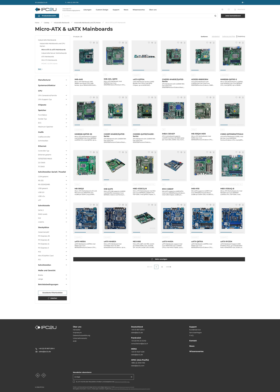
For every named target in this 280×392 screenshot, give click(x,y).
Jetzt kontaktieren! (233, 16)
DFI (164, 75)
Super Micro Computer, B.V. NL (144, 184)
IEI (76, 75)
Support (116, 10)
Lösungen (87, 10)
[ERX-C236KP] (173, 167)
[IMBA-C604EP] (173, 112)
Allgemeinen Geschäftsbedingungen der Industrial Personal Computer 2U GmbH (130, 388)
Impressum (77, 333)
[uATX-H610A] (86, 219)
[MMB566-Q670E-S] (232, 57)
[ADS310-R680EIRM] (203, 57)
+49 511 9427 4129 (137, 352)
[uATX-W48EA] (115, 219)
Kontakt (193, 341)
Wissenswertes (139, 10)
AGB (74, 341)
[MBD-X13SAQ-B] (232, 167)
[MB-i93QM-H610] (203, 112)
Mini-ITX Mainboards (49, 60)
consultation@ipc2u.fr (139, 344)
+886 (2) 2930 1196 (138, 363)
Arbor (194, 129)
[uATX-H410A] (173, 219)
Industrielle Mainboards (47, 40)
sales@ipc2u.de (137, 333)
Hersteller (76, 330)
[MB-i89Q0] (86, 167)
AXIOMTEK (224, 75)
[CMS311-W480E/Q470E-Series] (115, 112)
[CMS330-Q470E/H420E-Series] (144, 112)
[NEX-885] (144, 219)
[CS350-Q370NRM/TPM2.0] (232, 112)
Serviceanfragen (195, 333)
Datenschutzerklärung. (122, 381)
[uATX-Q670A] (203, 219)
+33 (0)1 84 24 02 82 (138, 341)
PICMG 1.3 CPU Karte (49, 64)
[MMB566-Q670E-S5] (86, 112)
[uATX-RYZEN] (232, 219)
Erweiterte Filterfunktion (53, 293)
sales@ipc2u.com (137, 366)
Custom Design (102, 10)
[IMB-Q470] (115, 167)
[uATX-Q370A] (144, 57)
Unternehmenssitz (80, 338)
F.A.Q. (191, 335)
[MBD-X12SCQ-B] (144, 167)
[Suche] (215, 16)
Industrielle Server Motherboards (54, 53)
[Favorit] (90, 43)
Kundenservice (195, 330)
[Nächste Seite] (168, 266)
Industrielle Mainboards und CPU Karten (52, 44)
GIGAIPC (136, 75)
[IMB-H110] (203, 167)
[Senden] (131, 377)
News (126, 10)
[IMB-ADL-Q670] (115, 57)
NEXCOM (137, 237)
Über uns (153, 10)
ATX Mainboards (47, 57)
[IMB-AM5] (86, 57)
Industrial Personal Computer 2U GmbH (124, 387)
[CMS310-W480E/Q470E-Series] (173, 57)
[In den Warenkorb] (96, 43)
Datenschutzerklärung (81, 335)
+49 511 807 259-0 (137, 330)
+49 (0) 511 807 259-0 (46, 348)
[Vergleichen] (93, 43)
